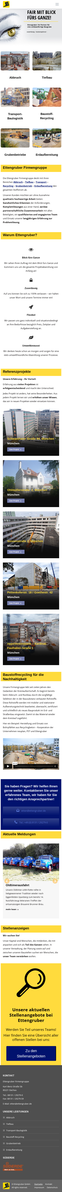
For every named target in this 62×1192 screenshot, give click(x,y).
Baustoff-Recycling (15, 1137)
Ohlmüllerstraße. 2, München (27, 490)
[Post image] (31, 430)
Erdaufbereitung (43, 185)
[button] (7, 881)
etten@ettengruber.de (33, 810)
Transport (41, 182)
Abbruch (18, 182)
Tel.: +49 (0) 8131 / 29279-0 (33, 822)
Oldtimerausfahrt (17, 885)
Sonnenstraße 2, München (25, 541)
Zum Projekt (14, 449)
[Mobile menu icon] (57, 4)
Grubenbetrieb (24, 185)
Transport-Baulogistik (16, 1130)
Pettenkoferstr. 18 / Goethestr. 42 (30, 592)
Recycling (8, 185)
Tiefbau (29, 182)
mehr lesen (11, 909)
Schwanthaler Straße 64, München (30, 438)
